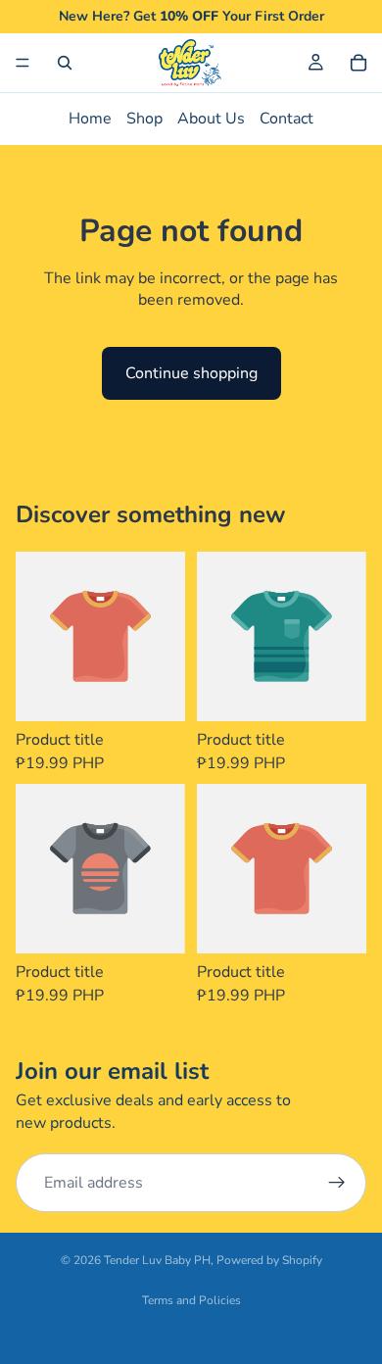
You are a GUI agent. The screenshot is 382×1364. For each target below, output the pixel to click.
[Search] (64, 62)
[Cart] (358, 62)
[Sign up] (337, 1182)
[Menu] (22, 62)
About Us (211, 118)
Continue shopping (191, 373)
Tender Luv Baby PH (157, 1260)
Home (90, 118)
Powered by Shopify (269, 1260)
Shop (144, 118)
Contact (286, 118)
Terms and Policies (191, 1300)
